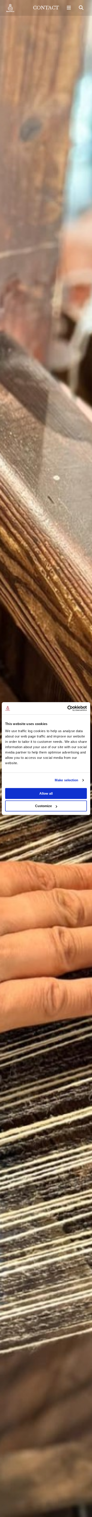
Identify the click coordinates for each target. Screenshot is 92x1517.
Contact (46, 8)
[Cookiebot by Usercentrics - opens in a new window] (67, 708)
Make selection (66, 780)
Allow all (46, 793)
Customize (43, 806)
